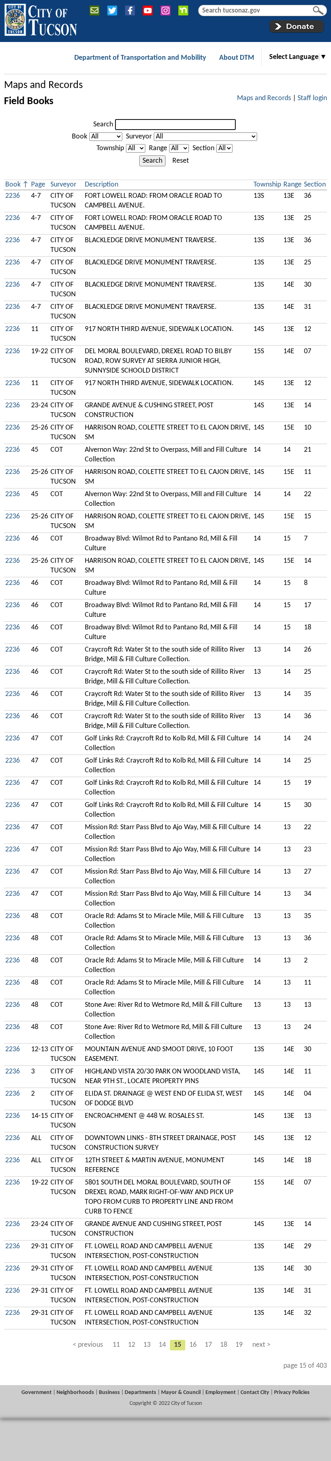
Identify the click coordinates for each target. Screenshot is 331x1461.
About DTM (236, 57)
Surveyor (139, 136)
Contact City (255, 1393)
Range (158, 148)
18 (223, 1345)
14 (162, 1345)
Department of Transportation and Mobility (140, 57)
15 (177, 1345)
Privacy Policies (292, 1393)
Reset (180, 160)
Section (203, 148)
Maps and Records (43, 85)
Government (36, 1393)
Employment (220, 1393)
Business (109, 1393)
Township (110, 148)
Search (103, 124)
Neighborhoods (75, 1393)
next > (261, 1345)
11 (116, 1345)
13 (147, 1345)
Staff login (312, 98)
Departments (140, 1393)
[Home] (40, 18)
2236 (12, 196)
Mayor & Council (181, 1393)
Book (79, 136)
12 (131, 1345)
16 (193, 1345)
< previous (88, 1345)
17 (208, 1345)
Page (38, 184)
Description (101, 184)
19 (239, 1345)
